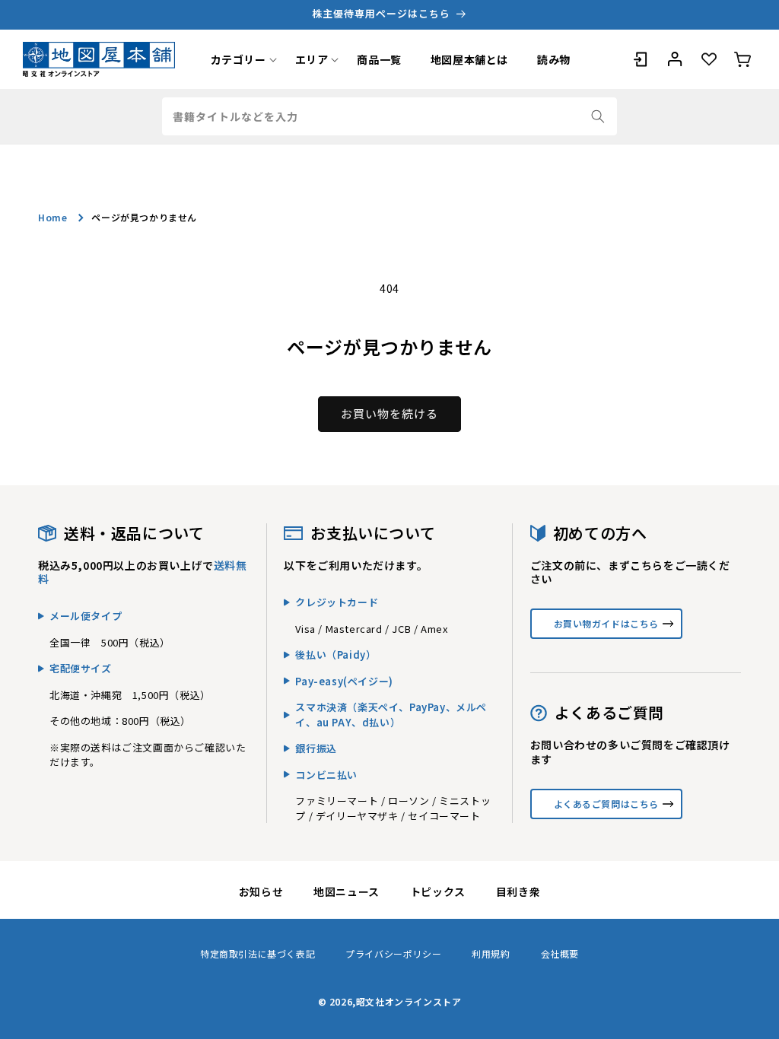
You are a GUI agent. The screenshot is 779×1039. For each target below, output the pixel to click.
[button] (238, 59)
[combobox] (389, 116)
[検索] (598, 116)
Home (52, 217)
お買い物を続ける (389, 413)
